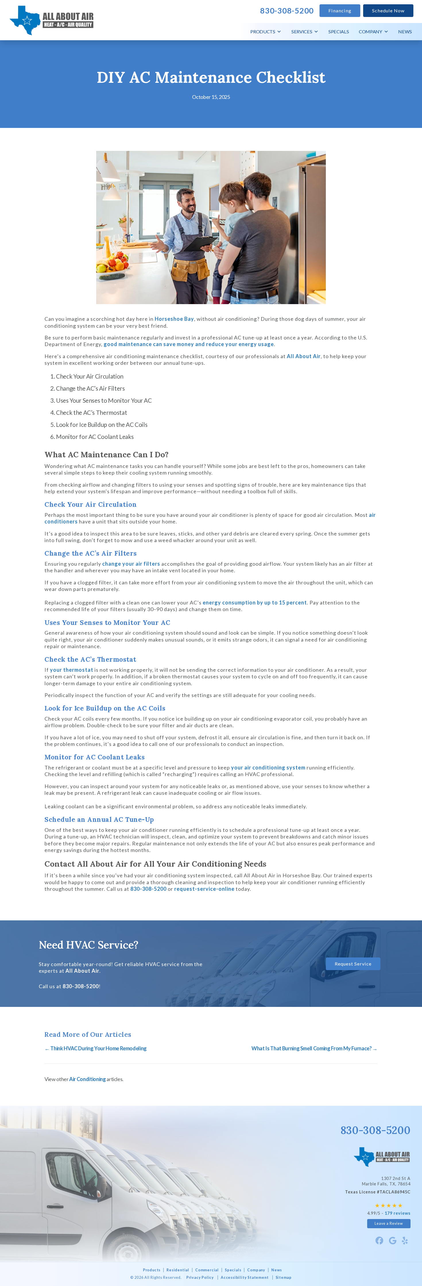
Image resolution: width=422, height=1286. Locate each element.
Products (262, 31)
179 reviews (398, 1213)
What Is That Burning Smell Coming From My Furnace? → (314, 1048)
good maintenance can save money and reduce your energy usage (189, 344)
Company (370, 31)
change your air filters (131, 564)
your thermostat (71, 670)
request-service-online (204, 889)
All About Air (304, 356)
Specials (338, 31)
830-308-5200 (148, 889)
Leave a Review (389, 1223)
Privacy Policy (200, 1277)
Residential (178, 1270)
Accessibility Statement (244, 1277)
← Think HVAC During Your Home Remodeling (95, 1048)
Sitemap (284, 1277)
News (405, 31)
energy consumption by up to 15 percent (255, 602)
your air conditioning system (268, 767)
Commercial (207, 1270)
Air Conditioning (87, 1079)
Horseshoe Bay (174, 319)
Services (301, 31)
